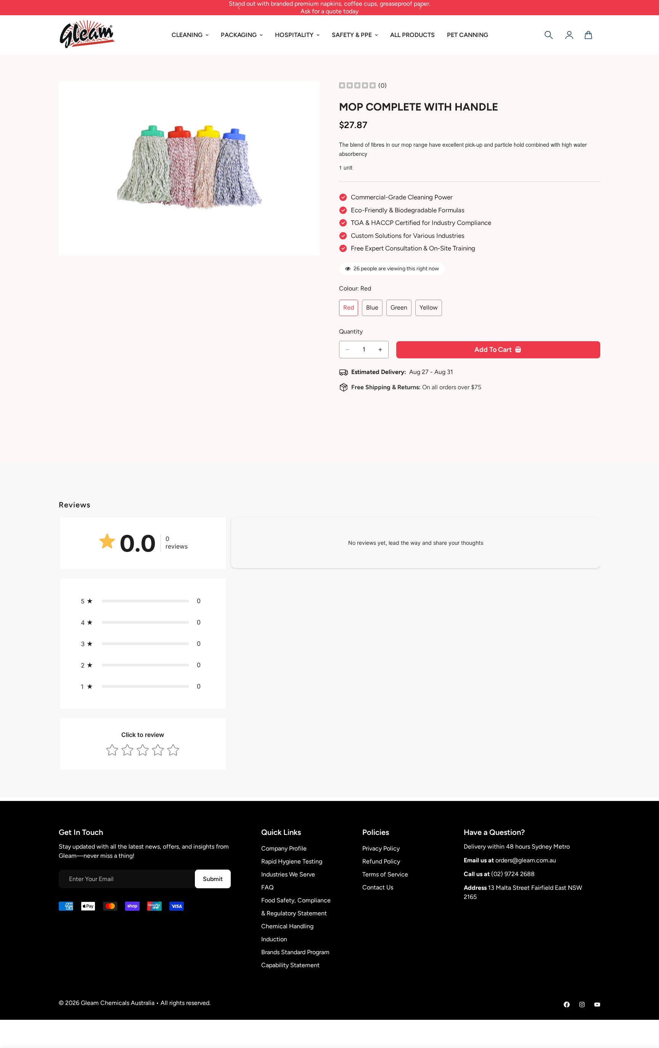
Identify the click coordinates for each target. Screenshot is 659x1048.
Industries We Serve (288, 874)
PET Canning (467, 35)
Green (401, 310)
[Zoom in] (313, 97)
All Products (412, 35)
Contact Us (377, 887)
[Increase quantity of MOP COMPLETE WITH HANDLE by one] (380, 349)
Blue (374, 310)
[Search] (549, 35)
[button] (142, 600)
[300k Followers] (567, 1004)
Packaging (239, 35)
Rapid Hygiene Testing (291, 861)
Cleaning (187, 35)
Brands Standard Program (295, 952)
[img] (357, 86)
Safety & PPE (352, 35)
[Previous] (239, 7)
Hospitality (294, 35)
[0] (588, 35)
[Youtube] (597, 1004)
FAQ (267, 887)
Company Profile (284, 848)
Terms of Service (385, 874)
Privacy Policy (381, 848)
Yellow (431, 310)
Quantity (351, 331)
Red (350, 310)
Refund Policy (381, 861)
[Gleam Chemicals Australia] (87, 35)
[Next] (420, 7)
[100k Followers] (582, 1004)
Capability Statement (290, 965)
